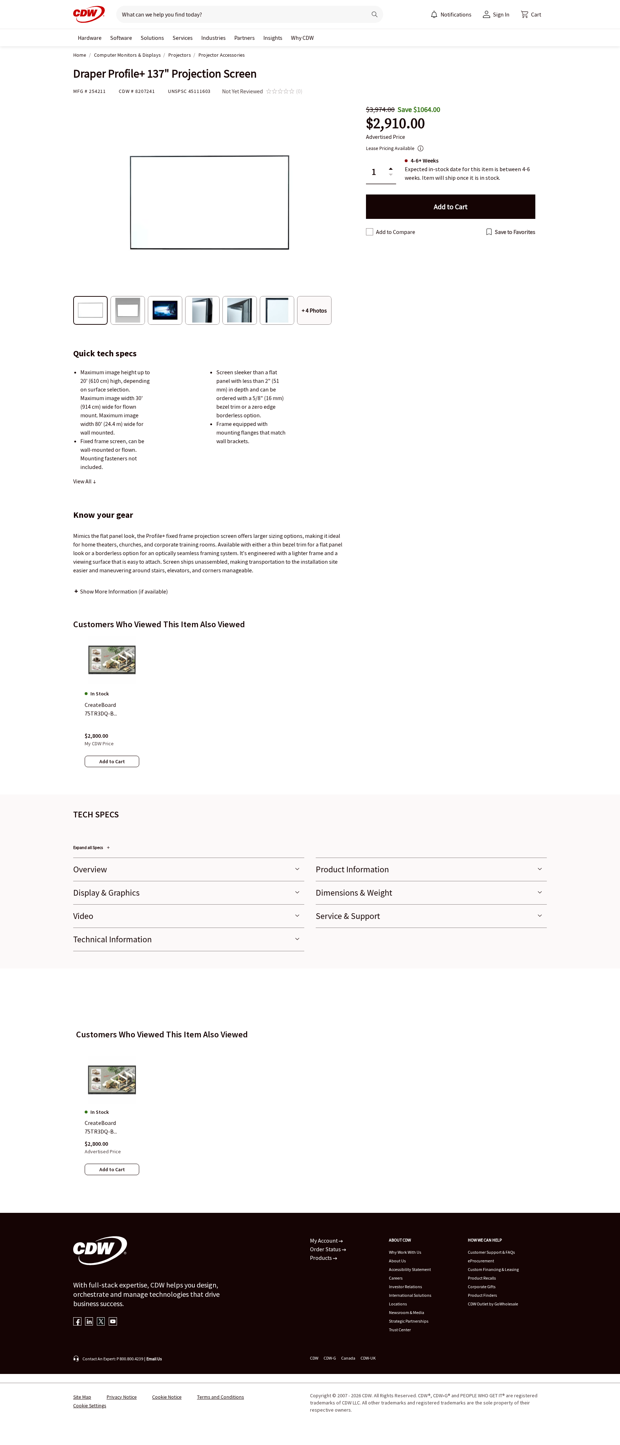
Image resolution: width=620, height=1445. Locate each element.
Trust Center (400, 1329)
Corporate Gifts (481, 1286)
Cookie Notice (167, 1397)
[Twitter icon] (101, 1322)
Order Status (326, 1249)
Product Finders (482, 1295)
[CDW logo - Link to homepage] (89, 14)
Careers (396, 1278)
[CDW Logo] (89, 14)
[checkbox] (369, 231)
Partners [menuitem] (244, 37)
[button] (531, 14)
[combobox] (238, 14)
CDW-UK (368, 1358)
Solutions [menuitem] (152, 37)
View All (83, 481)
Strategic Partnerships (408, 1321)
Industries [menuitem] (213, 37)
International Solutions (410, 1295)
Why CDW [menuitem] (302, 37)
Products (321, 1257)
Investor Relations (405, 1286)
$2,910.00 (395, 123)
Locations (398, 1303)
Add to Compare (395, 231)
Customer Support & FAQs (491, 1252)
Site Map (82, 1397)
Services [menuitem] (183, 37)
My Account (324, 1240)
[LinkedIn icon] (89, 1322)
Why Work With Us (405, 1252)
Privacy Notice (122, 1397)
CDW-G (330, 1358)
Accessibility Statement (410, 1269)
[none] (90, 37)
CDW (314, 1358)
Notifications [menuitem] (456, 14)
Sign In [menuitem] (501, 14)
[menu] (451, 14)
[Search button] (374, 14)
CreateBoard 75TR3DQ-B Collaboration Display (111, 1128)
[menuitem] (434, 14)
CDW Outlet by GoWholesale (493, 1303)
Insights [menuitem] (272, 37)
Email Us (154, 1358)
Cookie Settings (89, 1405)
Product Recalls (482, 1278)
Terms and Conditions (220, 1397)
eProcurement (481, 1260)
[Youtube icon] (113, 1322)
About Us (397, 1260)
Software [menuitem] (121, 37)
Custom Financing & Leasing (493, 1269)
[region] (310, 708)
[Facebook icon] (77, 1322)
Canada (348, 1358)
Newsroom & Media (406, 1312)
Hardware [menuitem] (90, 37)
